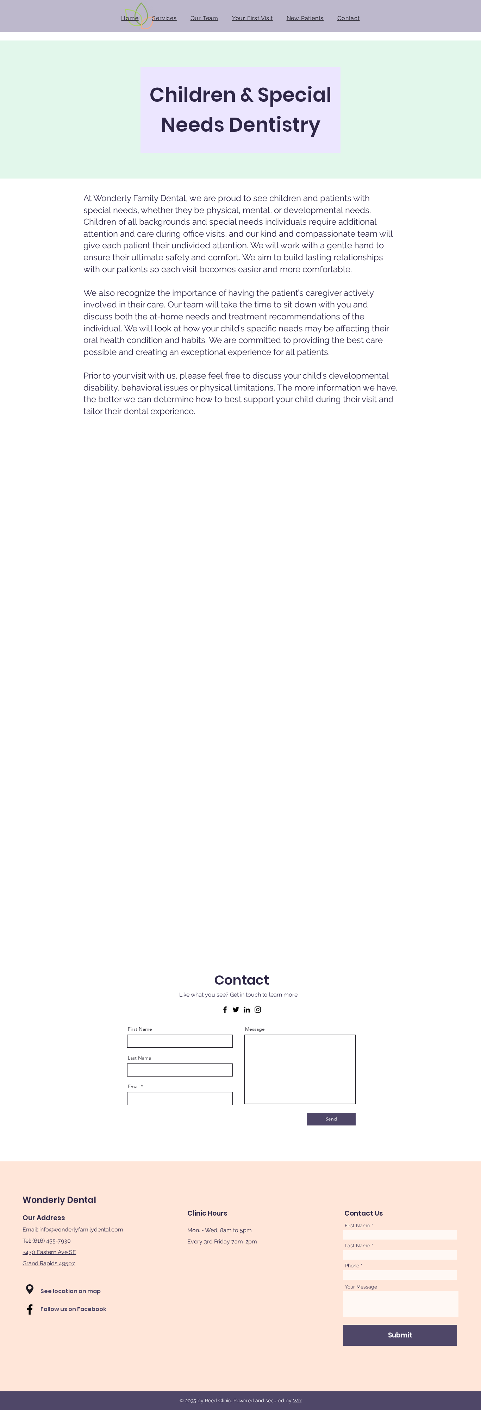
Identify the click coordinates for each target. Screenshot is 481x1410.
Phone (352, 1265)
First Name (140, 1029)
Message (255, 1029)
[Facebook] (225, 1009)
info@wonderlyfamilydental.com (81, 1229)
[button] (29, 1289)
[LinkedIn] (247, 1009)
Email (133, 1086)
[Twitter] (236, 1009)
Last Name (139, 1057)
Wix (297, 1400)
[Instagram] (258, 1009)
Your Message (361, 1286)
